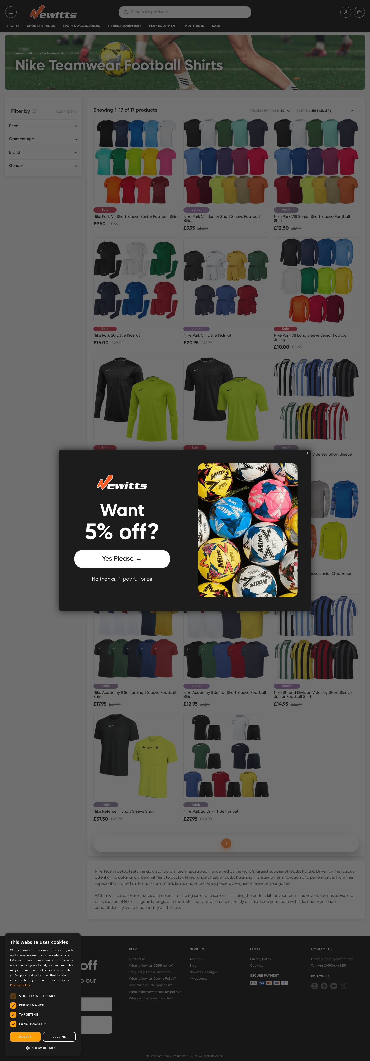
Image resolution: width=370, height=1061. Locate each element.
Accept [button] (25, 1037)
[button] (43, 1048)
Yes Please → (122, 559)
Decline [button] (59, 1037)
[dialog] (43, 994)
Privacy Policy (20, 985)
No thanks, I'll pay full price (122, 579)
